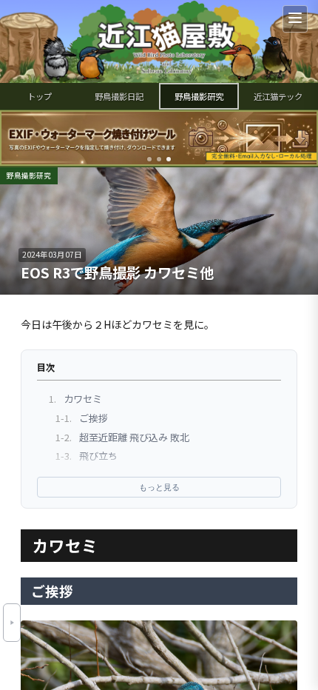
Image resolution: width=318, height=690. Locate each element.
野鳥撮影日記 (119, 96)
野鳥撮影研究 (199, 96)
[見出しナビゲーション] (12, 622)
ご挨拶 (81, 418)
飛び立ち (86, 456)
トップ (39, 96)
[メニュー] (295, 19)
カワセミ (75, 399)
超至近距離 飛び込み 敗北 (122, 437)
